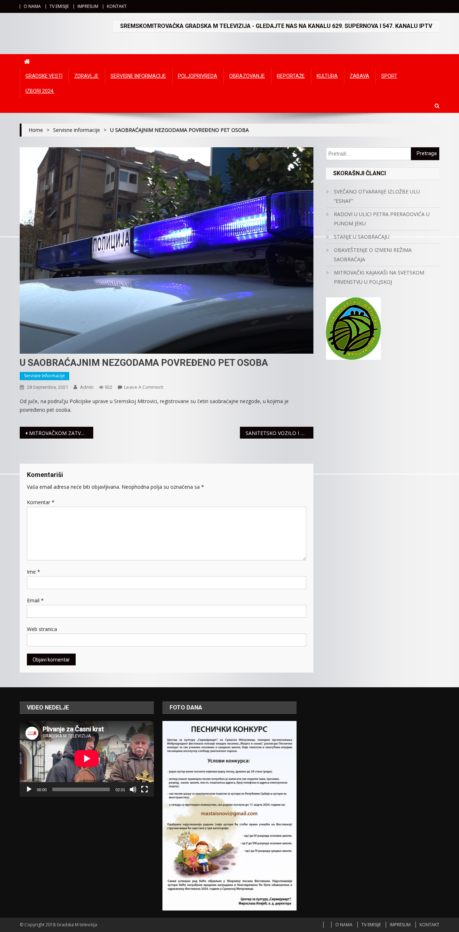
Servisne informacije (138, 76)
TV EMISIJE (59, 6)
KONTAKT (117, 6)
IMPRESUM (87, 6)
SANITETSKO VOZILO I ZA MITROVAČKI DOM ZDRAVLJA (279, 433)
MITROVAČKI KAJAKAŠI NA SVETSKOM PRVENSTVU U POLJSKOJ (379, 277)
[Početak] (29, 789)
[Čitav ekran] (144, 789)
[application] (87, 758)
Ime (33, 571)
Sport (389, 76)
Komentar (41, 502)
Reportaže (291, 76)
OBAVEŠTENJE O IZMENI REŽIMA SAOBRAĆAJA (373, 255)
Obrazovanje (247, 76)
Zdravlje (86, 76)
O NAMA (32, 6)
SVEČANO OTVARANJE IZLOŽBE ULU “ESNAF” (377, 196)
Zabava (359, 76)
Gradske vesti (43, 76)
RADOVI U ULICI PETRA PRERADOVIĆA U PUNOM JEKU (382, 219)
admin (87, 387)
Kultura (327, 76)
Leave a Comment (143, 387)
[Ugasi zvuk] (133, 789)
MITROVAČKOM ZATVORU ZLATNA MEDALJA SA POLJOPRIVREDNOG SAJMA (61, 433)
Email (35, 600)
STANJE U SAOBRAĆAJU (361, 236)
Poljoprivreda (197, 76)
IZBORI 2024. (40, 91)
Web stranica (42, 629)
